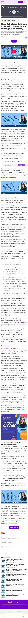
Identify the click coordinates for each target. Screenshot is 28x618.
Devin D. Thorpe (4, 36)
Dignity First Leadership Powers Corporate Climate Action (14, 580)
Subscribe (20, 1)
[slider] (12, 16)
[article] (14, 561)
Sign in (25, 1)
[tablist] (6, 542)
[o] (3, 561)
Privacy (13, 611)
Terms (16, 611)
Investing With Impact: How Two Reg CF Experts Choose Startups (16, 565)
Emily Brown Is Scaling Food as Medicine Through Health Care (16, 575)
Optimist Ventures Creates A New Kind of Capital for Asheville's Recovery (16, 589)
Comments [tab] (4, 542)
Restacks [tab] (10, 542)
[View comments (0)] (10, 616)
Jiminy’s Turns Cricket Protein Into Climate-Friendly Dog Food (14, 560)
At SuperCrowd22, (6, 348)
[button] (4, 12)
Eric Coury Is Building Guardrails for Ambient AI (15, 585)
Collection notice (21, 611)
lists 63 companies (21, 322)
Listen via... (15, 20)
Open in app (7, 20)
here (22, 402)
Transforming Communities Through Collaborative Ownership (15, 594)
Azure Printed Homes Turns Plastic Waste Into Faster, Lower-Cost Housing (16, 570)
